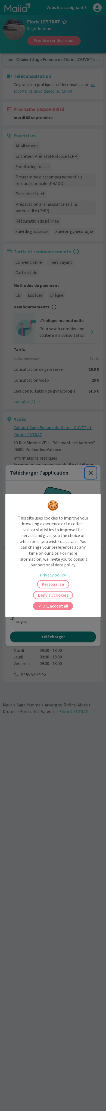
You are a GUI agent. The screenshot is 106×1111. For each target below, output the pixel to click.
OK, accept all (55, 606)
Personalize (53, 584)
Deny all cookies (53, 595)
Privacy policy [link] (53, 574)
